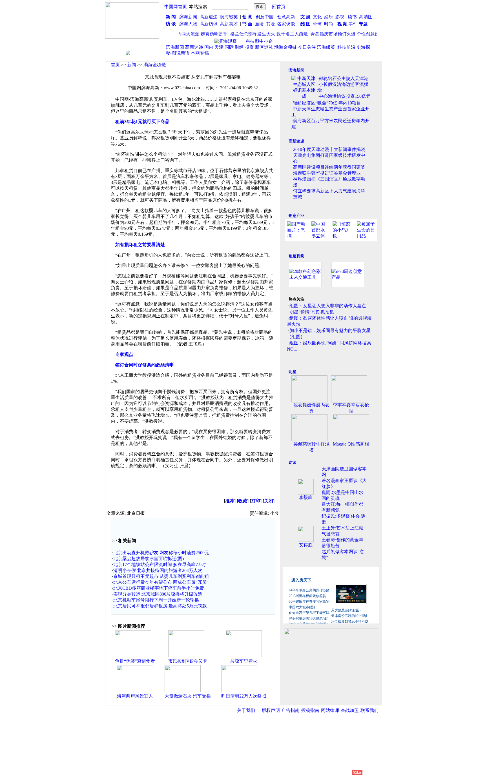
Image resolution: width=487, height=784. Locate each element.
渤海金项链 (285, 47)
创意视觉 (296, 256)
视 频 (342, 23)
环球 (317, 23)
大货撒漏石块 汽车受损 (188, 696)
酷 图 (305, 23)
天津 (218, 47)
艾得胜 (306, 544)
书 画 (247, 23)
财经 (239, 47)
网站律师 (330, 710)
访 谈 (171, 23)
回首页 (278, 6)
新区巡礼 (264, 47)
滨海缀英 (229, 16)
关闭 (268, 500)
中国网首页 (175, 6)
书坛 (270, 23)
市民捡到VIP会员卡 (187, 661)
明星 (292, 372)
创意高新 (286, 16)
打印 (255, 500)
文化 (317, 16)
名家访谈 (286, 23)
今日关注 (307, 47)
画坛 (259, 23)
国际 (229, 47)
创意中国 (265, 16)
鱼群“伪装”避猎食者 (135, 661)
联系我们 (369, 710)
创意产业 (296, 215)
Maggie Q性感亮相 (351, 444)
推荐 (229, 500)
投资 (249, 47)
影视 (340, 16)
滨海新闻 (188, 16)
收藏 (242, 500)
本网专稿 (200, 53)
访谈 (292, 462)
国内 (208, 47)
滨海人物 (188, 23)
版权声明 (271, 710)
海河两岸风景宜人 (135, 696)
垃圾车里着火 (243, 661)
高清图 (366, 16)
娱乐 (328, 16)
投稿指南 (310, 710)
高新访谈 (209, 23)
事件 (352, 23)
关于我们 (246, 710)
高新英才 (230, 23)
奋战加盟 (350, 710)
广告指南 (291, 710)
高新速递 (209, 16)
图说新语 (181, 53)
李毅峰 (306, 497)
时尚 (328, 23)
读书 (352, 16)
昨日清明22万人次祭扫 (243, 696)
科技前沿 (346, 47)
